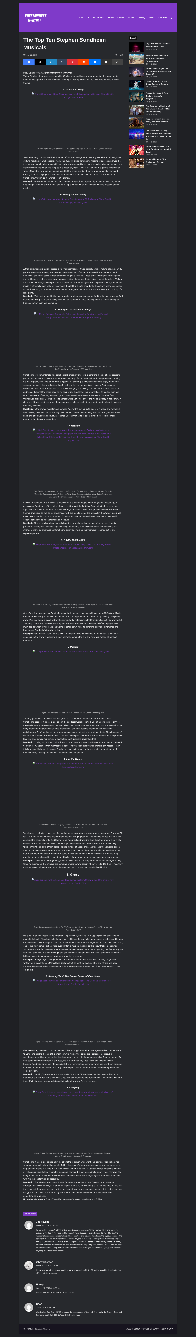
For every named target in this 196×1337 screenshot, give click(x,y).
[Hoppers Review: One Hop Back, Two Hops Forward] (136, 122)
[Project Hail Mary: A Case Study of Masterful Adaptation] (136, 97)
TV (87, 18)
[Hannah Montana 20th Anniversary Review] (136, 163)
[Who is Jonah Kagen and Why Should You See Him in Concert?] (136, 72)
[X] (40, 62)
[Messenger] (95, 62)
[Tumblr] (62, 62)
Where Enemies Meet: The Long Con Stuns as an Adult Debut (158, 149)
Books (131, 18)
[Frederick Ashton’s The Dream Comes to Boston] (136, 85)
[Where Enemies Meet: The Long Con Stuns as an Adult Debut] (136, 150)
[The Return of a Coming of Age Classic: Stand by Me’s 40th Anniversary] (136, 110)
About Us (162, 18)
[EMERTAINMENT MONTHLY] (35, 17)
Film (81, 18)
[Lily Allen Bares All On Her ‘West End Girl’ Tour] (136, 47)
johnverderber (44, 1262)
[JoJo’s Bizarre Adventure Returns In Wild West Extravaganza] (136, 59)
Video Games (99, 18)
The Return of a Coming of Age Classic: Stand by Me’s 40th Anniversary (158, 109)
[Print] (117, 62)
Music (111, 18)
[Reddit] (83, 62)
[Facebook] (29, 62)
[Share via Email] (106, 62)
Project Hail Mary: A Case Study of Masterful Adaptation (157, 96)
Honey (40, 1284)
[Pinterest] (72, 62)
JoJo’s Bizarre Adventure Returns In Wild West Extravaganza (157, 58)
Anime (152, 18)
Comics (120, 18)
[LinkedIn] (51, 62)
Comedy (141, 18)
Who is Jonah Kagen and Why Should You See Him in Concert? (158, 71)
